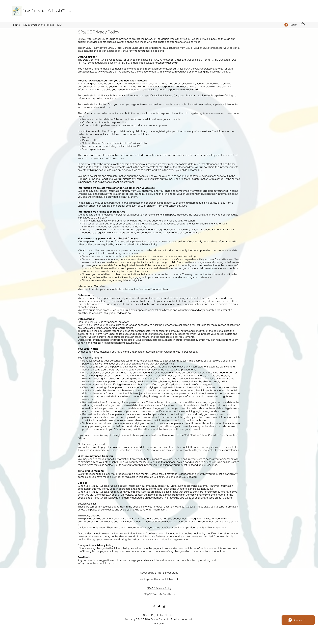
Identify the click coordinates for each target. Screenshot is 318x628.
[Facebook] (154, 606)
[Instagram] (164, 606)
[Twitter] (159, 606)
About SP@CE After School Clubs (159, 572)
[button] (38, 24)
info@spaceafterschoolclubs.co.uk (158, 62)
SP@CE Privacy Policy (159, 588)
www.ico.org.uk (107, 71)
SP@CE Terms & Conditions (159, 594)
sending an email (88, 342)
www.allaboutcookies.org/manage (168, 539)
